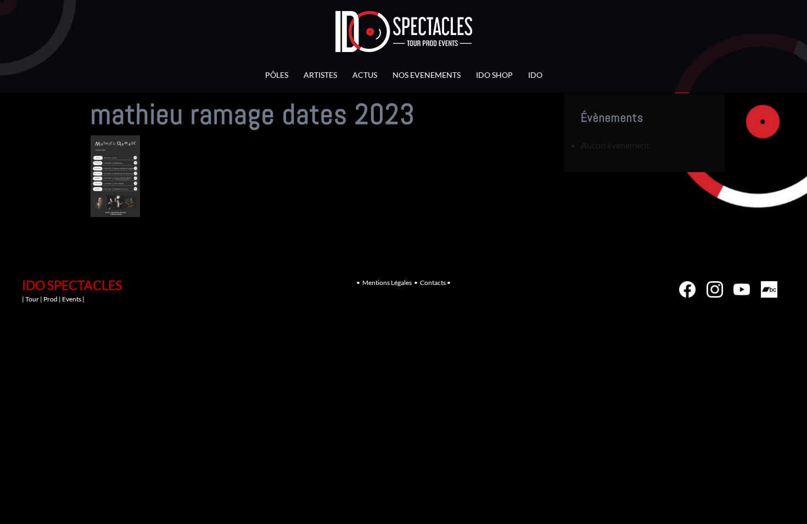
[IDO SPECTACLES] (403, 34)
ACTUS (364, 74)
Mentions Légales (387, 282)
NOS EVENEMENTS (427, 74)
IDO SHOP (494, 74)
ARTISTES (320, 74)
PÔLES (276, 74)
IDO (535, 74)
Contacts (433, 282)
